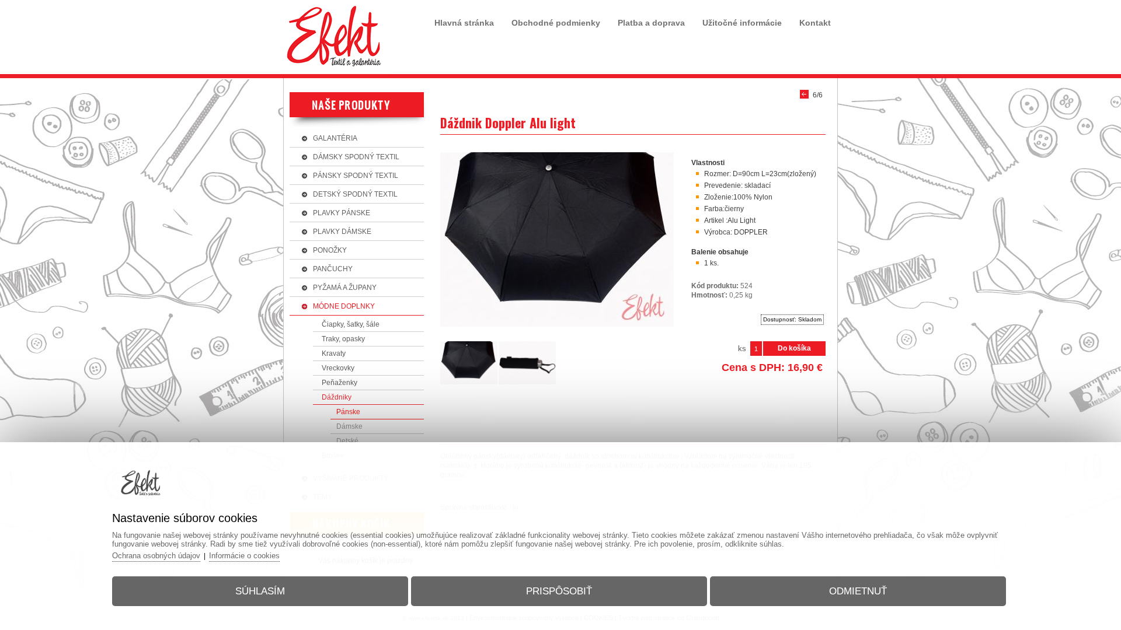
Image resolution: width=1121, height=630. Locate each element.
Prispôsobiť (559, 591)
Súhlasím (260, 591)
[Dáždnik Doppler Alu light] (557, 327)
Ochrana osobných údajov (156, 555)
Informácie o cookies (244, 555)
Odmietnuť (858, 591)
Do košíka (794, 348)
